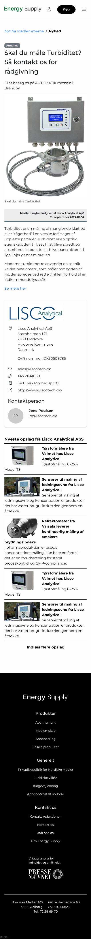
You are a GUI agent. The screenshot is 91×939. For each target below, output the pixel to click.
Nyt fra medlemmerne (24, 31)
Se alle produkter (45, 747)
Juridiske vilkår (45, 778)
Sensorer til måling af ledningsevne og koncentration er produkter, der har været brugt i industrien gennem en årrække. (44, 495)
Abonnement (45, 722)
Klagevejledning (45, 786)
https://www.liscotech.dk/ (39, 390)
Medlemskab (45, 731)
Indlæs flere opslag (45, 647)
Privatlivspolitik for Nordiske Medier (45, 770)
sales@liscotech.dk (34, 369)
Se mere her (15, 288)
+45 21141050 (28, 376)
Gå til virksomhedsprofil (38, 383)
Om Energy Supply (45, 841)
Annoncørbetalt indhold (45, 794)
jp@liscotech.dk (43, 416)
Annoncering (46, 739)
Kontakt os (45, 825)
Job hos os (45, 833)
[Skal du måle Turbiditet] (45, 146)
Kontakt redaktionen (45, 817)
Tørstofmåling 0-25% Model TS (41, 459)
